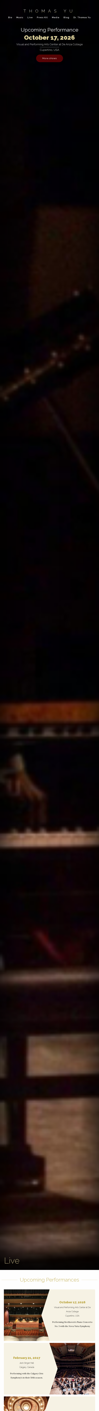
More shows (49, 58)
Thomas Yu (49, 11)
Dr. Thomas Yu (82, 17)
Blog (66, 17)
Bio (10, 17)
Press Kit (42, 17)
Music (19, 17)
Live (30, 17)
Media (55, 17)
